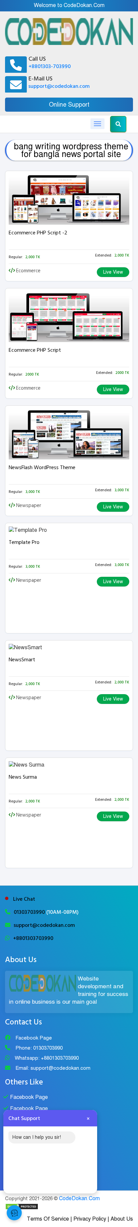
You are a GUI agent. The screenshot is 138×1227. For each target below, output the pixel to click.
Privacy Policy (89, 1219)
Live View (113, 272)
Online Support (69, 104)
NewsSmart (22, 659)
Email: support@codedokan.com (52, 1068)
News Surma (23, 777)
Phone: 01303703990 (39, 1048)
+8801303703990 (33, 938)
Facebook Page (33, 1038)
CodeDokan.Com (79, 1198)
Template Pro (24, 542)
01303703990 (30, 912)
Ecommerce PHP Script (35, 350)
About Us (122, 1219)
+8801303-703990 (49, 66)
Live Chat (24, 899)
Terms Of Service (48, 1219)
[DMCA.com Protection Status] (22, 1206)
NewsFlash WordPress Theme (42, 467)
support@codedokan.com (59, 86)
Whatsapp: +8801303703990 (47, 1058)
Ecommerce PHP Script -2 (38, 232)
